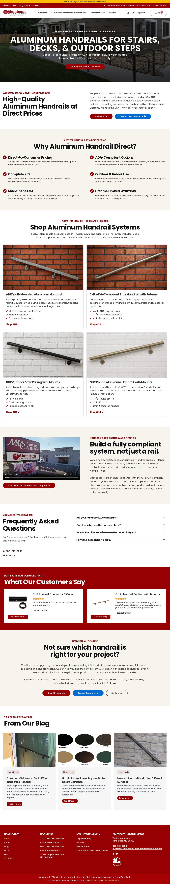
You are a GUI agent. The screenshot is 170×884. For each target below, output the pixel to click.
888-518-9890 (120, 846)
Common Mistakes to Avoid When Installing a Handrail (27, 780)
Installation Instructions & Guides (92, 850)
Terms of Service (110, 880)
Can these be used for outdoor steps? (98, 525)
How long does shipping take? (93, 539)
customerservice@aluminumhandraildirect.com (137, 848)
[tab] (121, 517)
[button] (5, 604)
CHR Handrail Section (50, 842)
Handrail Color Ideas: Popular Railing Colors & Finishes (84, 780)
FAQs (28, 5)
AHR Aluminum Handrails (52, 838)
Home (5, 5)
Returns (112, 12)
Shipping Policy (97, 12)
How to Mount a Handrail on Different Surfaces (139, 780)
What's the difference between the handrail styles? (106, 532)
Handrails (42, 12)
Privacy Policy (82, 846)
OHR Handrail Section (50, 850)
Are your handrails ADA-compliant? (96, 517)
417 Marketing (125, 877)
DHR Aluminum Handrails (52, 846)
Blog (21, 5)
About (13, 5)
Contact (36, 5)
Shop (6, 854)
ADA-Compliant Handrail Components (68, 12)
